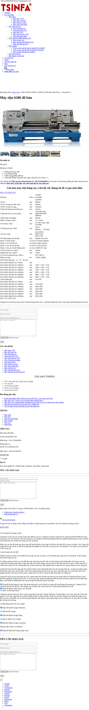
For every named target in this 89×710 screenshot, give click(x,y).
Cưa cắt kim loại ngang (12, 360)
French (6, 697)
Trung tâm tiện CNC (11, 356)
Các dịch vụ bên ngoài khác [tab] (9, 590)
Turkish (7, 693)
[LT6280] (41, 150)
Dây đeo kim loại (15, 54)
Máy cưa (7, 423)
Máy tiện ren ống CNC (12, 358)
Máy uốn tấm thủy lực (12, 370)
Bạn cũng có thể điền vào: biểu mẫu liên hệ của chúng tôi (28, 183)
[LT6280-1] (45, 156)
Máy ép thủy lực (10, 368)
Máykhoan (8, 424)
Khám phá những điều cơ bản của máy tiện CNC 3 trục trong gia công (28, 398)
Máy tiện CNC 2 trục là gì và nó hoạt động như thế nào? (23, 400)
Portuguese (8, 691)
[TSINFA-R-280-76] (16, 12)
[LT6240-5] (55, 156)
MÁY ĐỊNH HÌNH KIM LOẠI (20, 38)
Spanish (7, 690)
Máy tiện (7, 417)
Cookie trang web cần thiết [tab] (9, 552)
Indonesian (8, 699)
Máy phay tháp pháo (11, 366)
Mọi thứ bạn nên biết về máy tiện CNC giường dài (21, 404)
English (7, 684)
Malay (6, 701)
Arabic (6, 686)
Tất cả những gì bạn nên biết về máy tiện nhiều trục (22, 406)
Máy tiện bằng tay (10, 354)
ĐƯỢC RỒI (4, 527)
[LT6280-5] (25, 156)
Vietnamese (8, 705)
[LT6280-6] (15, 156)
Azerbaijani (8, 688)
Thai (5, 703)
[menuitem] (46, 13)
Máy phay (12, 17)
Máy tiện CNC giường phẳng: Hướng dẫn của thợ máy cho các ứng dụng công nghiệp (34, 402)
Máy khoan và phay (11, 364)
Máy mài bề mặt (9, 362)
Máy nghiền (13, 46)
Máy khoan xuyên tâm (16, 56)
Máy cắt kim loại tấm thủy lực (14, 372)
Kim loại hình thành (11, 419)
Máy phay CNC (9, 350)
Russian (7, 695)
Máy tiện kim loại (15, 26)
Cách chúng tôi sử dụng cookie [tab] (10, 533)
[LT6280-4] (35, 156)
